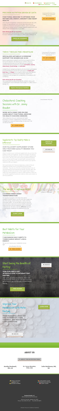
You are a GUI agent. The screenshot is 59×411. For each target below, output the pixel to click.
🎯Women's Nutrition (44, 4)
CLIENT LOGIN (44, 383)
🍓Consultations (37, 3)
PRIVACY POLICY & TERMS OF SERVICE (30, 407)
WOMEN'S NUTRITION (45, 382)
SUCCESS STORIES (15, 383)
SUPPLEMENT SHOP (44, 381)
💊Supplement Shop (49, 3)
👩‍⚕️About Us (28, 3)
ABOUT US (15, 382)
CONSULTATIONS (15, 381)
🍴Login (54, 4)
